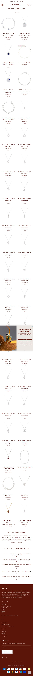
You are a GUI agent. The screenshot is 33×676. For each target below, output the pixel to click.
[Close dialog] (32, 326)
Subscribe (25, 339)
